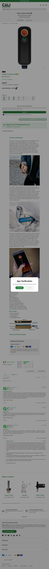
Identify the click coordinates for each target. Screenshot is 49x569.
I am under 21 (29, 287)
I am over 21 (19, 287)
